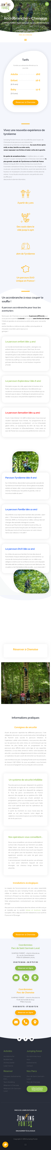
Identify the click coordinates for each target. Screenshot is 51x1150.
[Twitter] (19, 1039)
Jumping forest (34, 1051)
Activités (8, 1051)
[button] (26, 40)
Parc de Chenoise (25, 35)
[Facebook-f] (25, 1039)
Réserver (8, 1071)
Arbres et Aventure (33, 910)
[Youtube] (32, 1039)
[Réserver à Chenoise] (5, 1145)
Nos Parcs (32, 1071)
